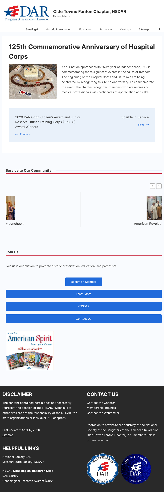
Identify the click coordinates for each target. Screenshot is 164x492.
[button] (159, 186)
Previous (25, 134)
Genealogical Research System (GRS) (27, 481)
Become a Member (83, 281)
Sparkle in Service (135, 117)
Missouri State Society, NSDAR (23, 461)
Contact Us (83, 318)
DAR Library (10, 475)
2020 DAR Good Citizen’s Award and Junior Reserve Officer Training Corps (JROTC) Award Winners (47, 122)
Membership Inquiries (101, 407)
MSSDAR (84, 306)
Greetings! (31, 29)
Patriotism (105, 29)
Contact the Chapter (101, 402)
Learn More (83, 294)
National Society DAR (16, 456)
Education (85, 29)
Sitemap (144, 29)
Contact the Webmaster (103, 413)
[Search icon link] (160, 29)
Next (141, 124)
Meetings (125, 29)
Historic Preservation (58, 29)
